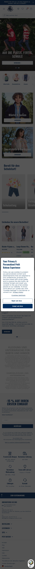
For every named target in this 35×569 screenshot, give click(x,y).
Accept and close (17, 306)
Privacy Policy (18, 292)
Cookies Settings (18, 295)
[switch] (31, 566)
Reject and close (17, 301)
